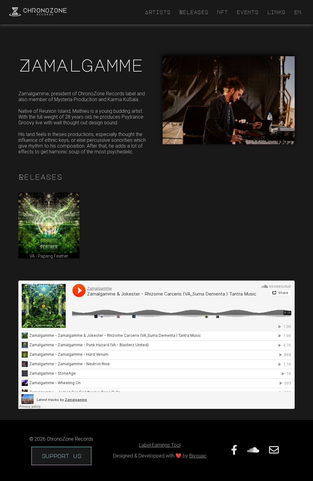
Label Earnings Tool (160, 445)
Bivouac (198, 456)
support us (61, 456)
